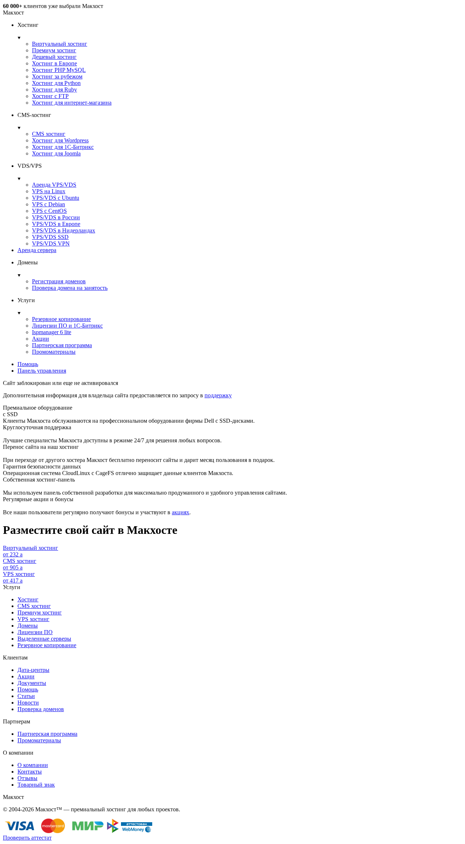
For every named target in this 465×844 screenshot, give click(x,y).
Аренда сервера (36, 250)
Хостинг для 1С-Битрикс (63, 147)
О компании (32, 765)
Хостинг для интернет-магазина (72, 103)
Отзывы (27, 778)
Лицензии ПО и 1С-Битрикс (67, 325)
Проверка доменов (40, 709)
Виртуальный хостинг (59, 44)
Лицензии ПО (35, 632)
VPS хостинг (33, 619)
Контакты (29, 771)
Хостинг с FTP (50, 96)
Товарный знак (36, 785)
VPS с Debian (48, 204)
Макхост (13, 12)
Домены (27, 625)
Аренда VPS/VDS (54, 185)
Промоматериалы (54, 352)
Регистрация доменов (59, 281)
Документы (31, 683)
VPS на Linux (48, 191)
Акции (40, 339)
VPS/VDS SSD (50, 237)
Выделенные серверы (44, 639)
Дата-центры (33, 670)
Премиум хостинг (54, 50)
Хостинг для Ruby (54, 89)
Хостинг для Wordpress (60, 140)
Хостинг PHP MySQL (59, 70)
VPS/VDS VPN (51, 243)
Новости (28, 702)
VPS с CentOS (49, 211)
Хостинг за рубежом (57, 76)
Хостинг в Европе (54, 63)
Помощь (27, 364)
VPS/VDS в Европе (56, 224)
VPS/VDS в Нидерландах (63, 230)
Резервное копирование (61, 319)
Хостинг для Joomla (56, 153)
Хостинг (28, 599)
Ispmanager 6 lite (51, 332)
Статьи (26, 696)
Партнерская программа (62, 345)
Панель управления (41, 371)
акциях (180, 512)
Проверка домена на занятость (70, 288)
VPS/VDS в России (56, 217)
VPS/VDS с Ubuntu (55, 198)
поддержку (218, 395)
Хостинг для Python (56, 83)
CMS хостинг (48, 134)
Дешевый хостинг (54, 57)
